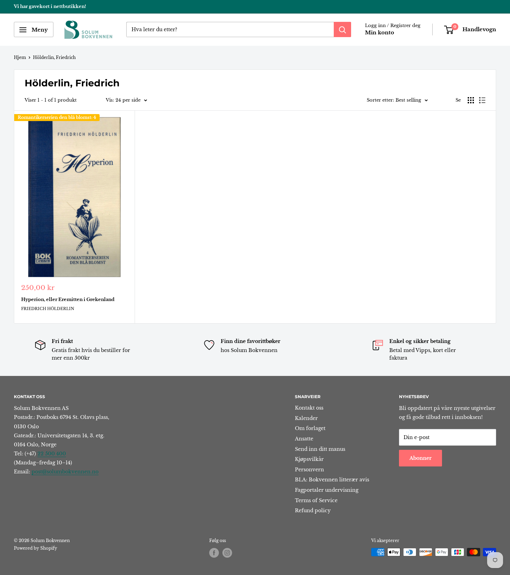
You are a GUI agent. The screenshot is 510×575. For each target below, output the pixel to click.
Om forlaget (310, 428)
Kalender (306, 418)
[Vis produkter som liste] (482, 100)
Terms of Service (316, 500)
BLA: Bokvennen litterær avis (332, 480)
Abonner (420, 458)
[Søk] (342, 29)
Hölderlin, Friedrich (54, 57)
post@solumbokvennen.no (65, 472)
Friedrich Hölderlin (47, 308)
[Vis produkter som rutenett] (471, 100)
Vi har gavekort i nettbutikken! (50, 6)
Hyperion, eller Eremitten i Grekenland (67, 299)
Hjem (20, 57)
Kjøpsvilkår (309, 459)
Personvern (309, 469)
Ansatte (304, 439)
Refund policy (313, 510)
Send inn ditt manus (320, 449)
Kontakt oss (309, 408)
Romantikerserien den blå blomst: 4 (57, 117)
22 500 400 (51, 453)
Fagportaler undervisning (326, 490)
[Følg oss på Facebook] (214, 553)
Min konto (379, 32)
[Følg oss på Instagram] (227, 553)
